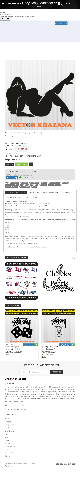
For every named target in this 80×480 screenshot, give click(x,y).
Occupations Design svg (21, 133)
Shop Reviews (50, 192)
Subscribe (56, 372)
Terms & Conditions (11, 450)
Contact (7, 440)
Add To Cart (29, 345)
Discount (66, 192)
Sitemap (8, 456)
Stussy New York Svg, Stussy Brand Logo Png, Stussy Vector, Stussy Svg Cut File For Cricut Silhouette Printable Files (50, 350)
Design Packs (38, 14)
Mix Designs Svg (36, 133)
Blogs (52, 23)
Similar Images (13, 305)
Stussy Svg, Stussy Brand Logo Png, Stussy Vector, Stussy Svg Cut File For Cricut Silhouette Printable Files (13, 350)
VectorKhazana (22, 464)
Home (7, 418)
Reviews (34, 192)
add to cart (22, 164)
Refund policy (9, 453)
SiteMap (8, 443)
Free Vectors (67, 14)
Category (8, 422)
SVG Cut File (48, 14)
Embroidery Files (61, 23)
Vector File (58, 14)
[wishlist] (31, 164)
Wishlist (27, 343)
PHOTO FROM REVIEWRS (16, 257)
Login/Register (10, 431)
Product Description (16, 192)
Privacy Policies (10, 447)
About (7, 437)
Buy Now (9, 164)
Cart (6, 434)
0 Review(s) (17, 145)
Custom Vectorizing (41, 23)
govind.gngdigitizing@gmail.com (20, 405)
